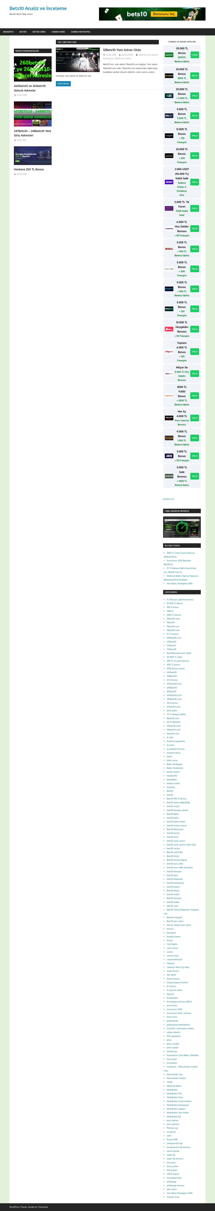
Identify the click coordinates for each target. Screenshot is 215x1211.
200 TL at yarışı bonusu (178, 660)
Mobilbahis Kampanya (178, 1105)
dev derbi (171, 974)
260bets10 (172, 687)
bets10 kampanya (175, 882)
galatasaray (172, 1020)
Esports (170, 994)
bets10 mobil (173, 894)
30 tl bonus (172, 703)
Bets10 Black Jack (175, 829)
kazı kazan (172, 1059)
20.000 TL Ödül (174, 657)
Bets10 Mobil (173, 890)
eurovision (172, 1005)
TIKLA (195, 75)
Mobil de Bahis (174, 1086)
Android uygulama (176, 741)
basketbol (172, 779)
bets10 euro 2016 (175, 863)
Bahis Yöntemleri (175, 768)
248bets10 (172, 676)
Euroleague (172, 997)
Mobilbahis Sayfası (176, 1108)
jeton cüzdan (173, 1043)
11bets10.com (173, 626)
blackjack (171, 932)
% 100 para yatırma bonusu (180, 599)
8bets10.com (173, 718)
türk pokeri (172, 1170)
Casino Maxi (58, 31)
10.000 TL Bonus (175, 603)
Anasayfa (8, 31)
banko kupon (173, 771)
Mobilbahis (172, 1089)
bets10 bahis (173, 817)
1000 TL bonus (174, 614)
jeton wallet (172, 1047)
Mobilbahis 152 (174, 1093)
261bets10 (171, 691)
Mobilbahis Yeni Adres (178, 1112)
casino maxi (173, 955)
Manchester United (176, 1078)
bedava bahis (173, 783)
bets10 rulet (172, 905)
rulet (169, 1135)
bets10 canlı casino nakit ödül (181, 844)
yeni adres (172, 1189)
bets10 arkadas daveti (177, 810)
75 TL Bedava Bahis (176, 714)
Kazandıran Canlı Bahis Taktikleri (183, 1055)
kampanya (172, 1051)
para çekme (172, 1120)
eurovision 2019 (174, 1009)
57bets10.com (173, 706)
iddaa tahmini (173, 1032)
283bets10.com (174, 699)
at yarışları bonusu (175, 749)
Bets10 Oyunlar (174, 898)
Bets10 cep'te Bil (175, 852)
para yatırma (173, 1124)
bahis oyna (172, 760)
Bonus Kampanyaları (27, 51)
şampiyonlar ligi (175, 1143)
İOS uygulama (173, 1036)
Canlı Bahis (172, 944)
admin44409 (127, 55)
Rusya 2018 (172, 1139)
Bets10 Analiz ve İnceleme (38, 8)
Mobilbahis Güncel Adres (179, 1101)
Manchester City (174, 1074)
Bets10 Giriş (39, 31)
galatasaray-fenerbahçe (178, 1024)
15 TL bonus (172, 634)
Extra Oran (172, 1017)
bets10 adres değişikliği (178, 802)
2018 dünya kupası (176, 668)
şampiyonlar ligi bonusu (178, 1147)
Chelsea (170, 963)
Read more (63, 83)
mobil (169, 1082)
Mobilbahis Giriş (175, 1097)
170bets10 (171, 641)
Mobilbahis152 (174, 1116)
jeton (169, 1040)
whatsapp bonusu (175, 1185)
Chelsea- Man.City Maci (178, 967)
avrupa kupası (173, 752)
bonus (170, 940)
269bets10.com (174, 695)
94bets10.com (173, 725)
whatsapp (171, 1181)
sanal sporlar (173, 1151)
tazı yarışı (171, 1162)
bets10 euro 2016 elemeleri (180, 867)
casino (170, 951)
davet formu (173, 971)
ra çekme (171, 1131)
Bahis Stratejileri (175, 764)
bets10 (154, 55)
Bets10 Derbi (173, 856)
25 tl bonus (172, 680)
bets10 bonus (173, 833)
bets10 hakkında (175, 879)
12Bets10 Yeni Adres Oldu (122, 50)
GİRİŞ (195, 54)
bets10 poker (173, 902)
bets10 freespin (174, 871)
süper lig (171, 1154)
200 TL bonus (173, 664)
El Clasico (171, 986)
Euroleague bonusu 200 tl (179, 1001)
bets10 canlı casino (176, 840)
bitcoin (170, 928)
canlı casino (172, 948)
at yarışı (170, 745)
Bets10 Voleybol (174, 917)
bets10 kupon (173, 886)
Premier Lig (172, 1128)
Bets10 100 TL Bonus (176, 798)
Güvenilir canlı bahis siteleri (180, 1028)
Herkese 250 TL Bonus (29, 169)
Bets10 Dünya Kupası (177, 860)
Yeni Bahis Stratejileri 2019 (179, 583)
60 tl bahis (172, 710)
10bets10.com (173, 618)
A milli (170, 737)
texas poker (172, 1166)
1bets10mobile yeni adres (179, 653)
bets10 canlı (172, 836)
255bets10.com (174, 683)
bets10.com (168, 499)
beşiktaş (171, 787)
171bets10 (171, 645)
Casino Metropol (80, 31)
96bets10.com (173, 729)
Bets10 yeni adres (123, 58)
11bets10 (170, 622)
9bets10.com (173, 733)
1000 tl (170, 611)
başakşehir (172, 775)
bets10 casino (173, 848)
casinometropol (174, 959)
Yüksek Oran (173, 1197)
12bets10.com (144, 55)
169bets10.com (174, 637)
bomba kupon (174, 936)
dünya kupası (173, 978)
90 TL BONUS (173, 722)
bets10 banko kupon (177, 825)
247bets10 (172, 672)
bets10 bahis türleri (176, 821)
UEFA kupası (173, 1173)
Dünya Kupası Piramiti (177, 982)
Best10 (170, 791)
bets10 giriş (108, 58)
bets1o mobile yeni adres (179, 925)
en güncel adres (174, 990)
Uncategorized (174, 1177)
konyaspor (172, 1062)
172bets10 (171, 649)
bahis (169, 756)
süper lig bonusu (175, 1158)
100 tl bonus (173, 607)
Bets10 (23, 31)
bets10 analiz (173, 806)
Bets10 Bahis (173, 814)
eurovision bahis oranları (179, 1013)
